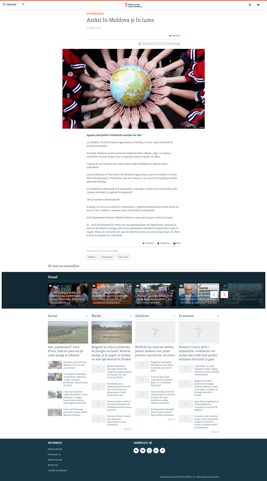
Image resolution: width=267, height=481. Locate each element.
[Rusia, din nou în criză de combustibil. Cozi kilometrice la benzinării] (242, 294)
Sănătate (142, 316)
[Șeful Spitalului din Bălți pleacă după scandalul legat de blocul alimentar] (142, 412)
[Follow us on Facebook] (136, 450)
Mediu (96, 316)
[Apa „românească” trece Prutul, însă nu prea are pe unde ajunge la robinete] (68, 332)
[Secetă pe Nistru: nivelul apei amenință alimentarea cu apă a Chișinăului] (99, 419)
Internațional (95, 14)
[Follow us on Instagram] (149, 450)
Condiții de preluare (57, 470)
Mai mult (128, 429)
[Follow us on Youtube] (142, 450)
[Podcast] (250, 5)
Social (52, 316)
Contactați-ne (54, 455)
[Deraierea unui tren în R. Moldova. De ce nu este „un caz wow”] (55, 365)
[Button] (174, 36)
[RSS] (156, 450)
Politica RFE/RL (55, 449)
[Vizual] (258, 5)
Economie (186, 316)
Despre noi (53, 465)
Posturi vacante (55, 460)
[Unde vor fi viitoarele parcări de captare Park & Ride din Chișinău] (55, 412)
